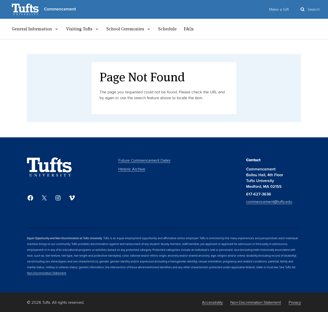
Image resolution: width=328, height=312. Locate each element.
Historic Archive (131, 169)
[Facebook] (30, 198)
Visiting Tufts (79, 29)
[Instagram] (58, 198)
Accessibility (212, 302)
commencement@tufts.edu (269, 201)
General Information (32, 29)
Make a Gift (279, 9)
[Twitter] (44, 198)
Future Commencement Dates (144, 160)
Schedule (167, 29)
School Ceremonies (125, 29)
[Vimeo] (72, 198)
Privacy (295, 302)
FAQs (189, 29)
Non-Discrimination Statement (46, 273)
